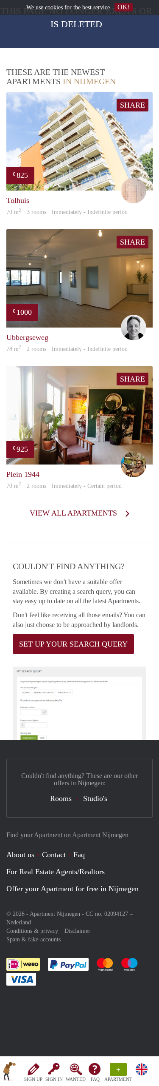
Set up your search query (73, 644)
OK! (123, 7)
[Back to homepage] (9, 1073)
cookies (54, 7)
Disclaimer (77, 931)
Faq (79, 854)
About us (20, 854)
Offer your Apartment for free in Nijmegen (72, 888)
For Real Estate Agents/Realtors (55, 871)
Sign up (33, 1079)
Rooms (61, 798)
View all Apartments (74, 513)
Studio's (95, 798)
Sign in (54, 1079)
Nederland (18, 922)
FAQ (95, 1079)
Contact (54, 854)
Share (132, 105)
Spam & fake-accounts (33, 939)
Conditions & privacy (32, 931)
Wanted (76, 1079)
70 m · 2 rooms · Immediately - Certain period (64, 486)
